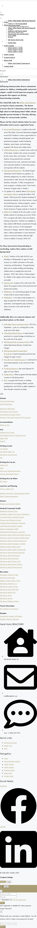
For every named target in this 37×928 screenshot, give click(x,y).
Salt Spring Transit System (8, 455)
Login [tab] (6, 886)
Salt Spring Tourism (6, 598)
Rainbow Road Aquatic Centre (10, 581)
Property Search (9, 57)
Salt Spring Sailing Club (7, 592)
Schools (10, 37)
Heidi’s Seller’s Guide (15, 52)
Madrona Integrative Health (9, 529)
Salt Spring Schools (10, 743)
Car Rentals (4, 449)
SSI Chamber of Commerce (9, 609)
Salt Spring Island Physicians (9, 558)
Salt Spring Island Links (15, 40)
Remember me (7, 900)
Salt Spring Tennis (6, 595)
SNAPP (2, 441)
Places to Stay (4, 425)
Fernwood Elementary (7, 401)
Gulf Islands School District (9, 412)
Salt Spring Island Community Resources (13, 541)
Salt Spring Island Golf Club (9, 589)
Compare (3, 882)
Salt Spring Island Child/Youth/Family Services (15, 535)
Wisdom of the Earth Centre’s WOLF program (15, 417)
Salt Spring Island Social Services (11, 567)
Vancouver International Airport (10, 471)
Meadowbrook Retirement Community (12, 532)
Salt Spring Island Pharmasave (10, 555)
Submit (3, 927)
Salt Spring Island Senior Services (11, 564)
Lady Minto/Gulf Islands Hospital (11, 526)
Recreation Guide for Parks (9, 575)
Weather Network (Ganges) (9, 619)
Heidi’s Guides (9, 46)
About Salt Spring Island (12, 15)
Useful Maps (12, 43)
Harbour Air (4, 465)
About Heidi (8, 74)
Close (8, 882)
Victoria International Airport (9, 474)
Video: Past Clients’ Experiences (19, 80)
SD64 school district (27, 103)
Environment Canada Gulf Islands (11, 616)
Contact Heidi (8, 66)
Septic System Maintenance (9, 496)
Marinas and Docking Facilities (10, 504)
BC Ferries (3, 481)
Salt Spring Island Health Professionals (13, 550)
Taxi (1, 458)
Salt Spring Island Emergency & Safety (13, 544)
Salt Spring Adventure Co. (8, 584)
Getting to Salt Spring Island (17, 24)
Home (6, 6)
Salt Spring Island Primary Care (10, 561)
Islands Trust (8, 746)
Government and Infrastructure (18, 34)
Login (2, 903)
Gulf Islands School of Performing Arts (13, 435)
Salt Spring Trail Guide (7, 578)
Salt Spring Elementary (7, 409)
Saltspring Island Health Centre (10, 547)
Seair (1, 468)
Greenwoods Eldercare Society (10, 520)
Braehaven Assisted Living (8, 511)
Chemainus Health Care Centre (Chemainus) (15, 514)
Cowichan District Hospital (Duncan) (12, 517)
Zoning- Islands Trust (7, 489)
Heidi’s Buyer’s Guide (15, 49)
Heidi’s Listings (9, 54)
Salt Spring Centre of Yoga (9, 587)
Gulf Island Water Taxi (7, 452)
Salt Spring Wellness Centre (9, 601)
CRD (5, 749)
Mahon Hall (4, 438)
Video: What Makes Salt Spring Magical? (22, 21)
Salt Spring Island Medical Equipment (12, 553)
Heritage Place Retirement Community (12, 523)
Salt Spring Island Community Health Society (14, 538)
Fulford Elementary (6, 404)
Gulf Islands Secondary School (10, 415)
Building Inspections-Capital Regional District (15, 493)
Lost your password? (19, 900)
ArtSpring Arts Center (7, 432)
